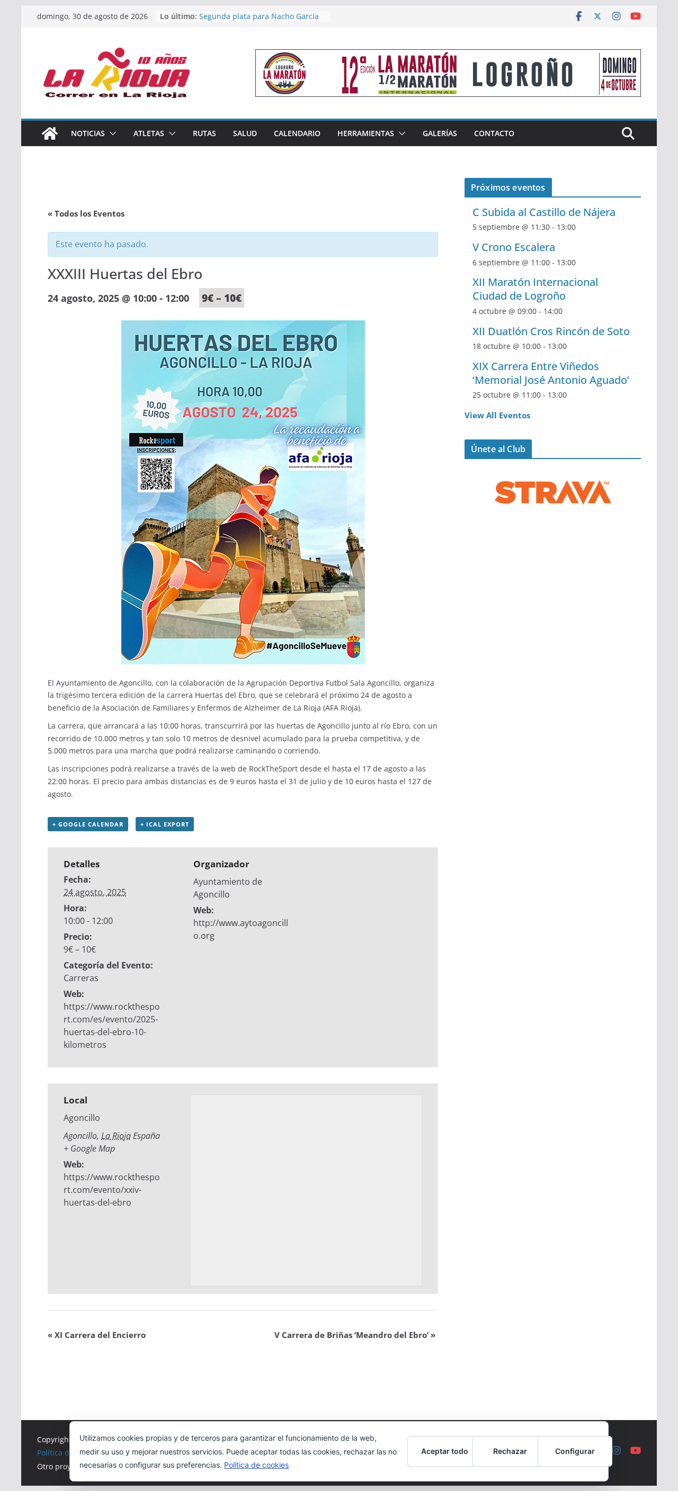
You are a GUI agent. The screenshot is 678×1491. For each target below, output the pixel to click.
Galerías (440, 133)
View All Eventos (497, 415)
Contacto (494, 133)
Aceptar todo (444, 1451)
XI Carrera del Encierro (97, 1335)
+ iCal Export (164, 824)
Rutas (204, 133)
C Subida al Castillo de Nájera (543, 212)
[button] (111, 133)
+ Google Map (89, 1148)
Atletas (148, 133)
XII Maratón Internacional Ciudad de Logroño (535, 289)
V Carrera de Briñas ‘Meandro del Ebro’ (354, 1335)
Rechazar (510, 1451)
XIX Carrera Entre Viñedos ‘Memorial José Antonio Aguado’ (550, 373)
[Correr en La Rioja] (50, 133)
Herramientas (365, 133)
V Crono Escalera (513, 247)
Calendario (297, 133)
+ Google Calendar (87, 824)
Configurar (575, 1451)
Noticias (88, 133)
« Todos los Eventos (86, 213)
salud (245, 133)
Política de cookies (256, 1464)
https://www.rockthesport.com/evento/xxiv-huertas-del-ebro (112, 1189)
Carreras (81, 978)
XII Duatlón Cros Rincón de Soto (551, 331)
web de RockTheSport (258, 769)
